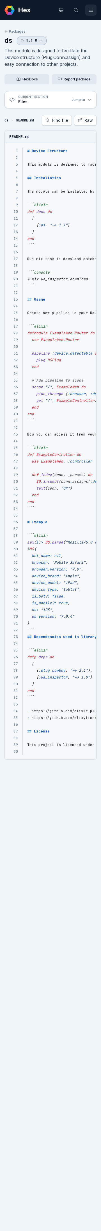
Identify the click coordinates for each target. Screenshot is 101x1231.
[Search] (76, 10)
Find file (60, 120)
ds (8, 40)
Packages (17, 31)
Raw (88, 120)
